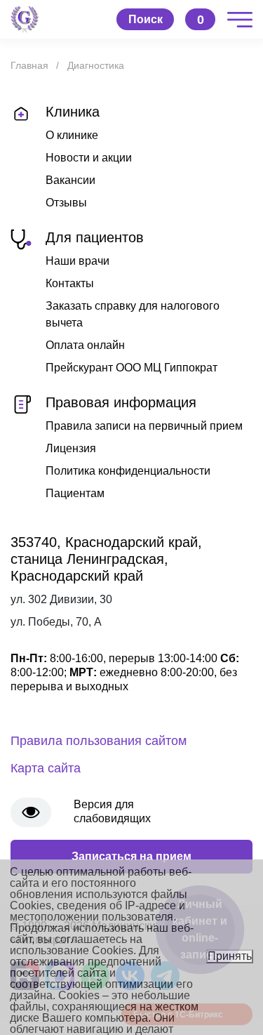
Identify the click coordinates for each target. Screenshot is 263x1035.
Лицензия (71, 448)
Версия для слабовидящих (112, 811)
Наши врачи (77, 261)
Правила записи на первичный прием (144, 426)
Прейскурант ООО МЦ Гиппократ (131, 368)
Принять (230, 956)
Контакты (70, 283)
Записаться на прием (131, 856)
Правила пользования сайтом (99, 741)
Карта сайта (46, 768)
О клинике (72, 135)
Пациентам (75, 493)
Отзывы (66, 203)
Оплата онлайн (85, 345)
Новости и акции (89, 158)
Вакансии (70, 180)
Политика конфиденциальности (128, 471)
